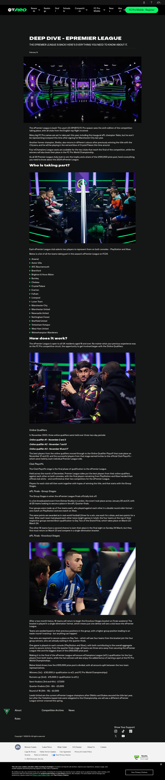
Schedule (66, 9)
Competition (80, 9)
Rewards (34, 9)
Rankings (47, 9)
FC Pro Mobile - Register (141, 10)
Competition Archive (53, 710)
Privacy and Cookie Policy (41, 775)
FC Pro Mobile (97, 9)
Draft (57, 9)
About (120, 9)
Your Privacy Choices (139, 772)
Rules (17, 719)
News (111, 9)
